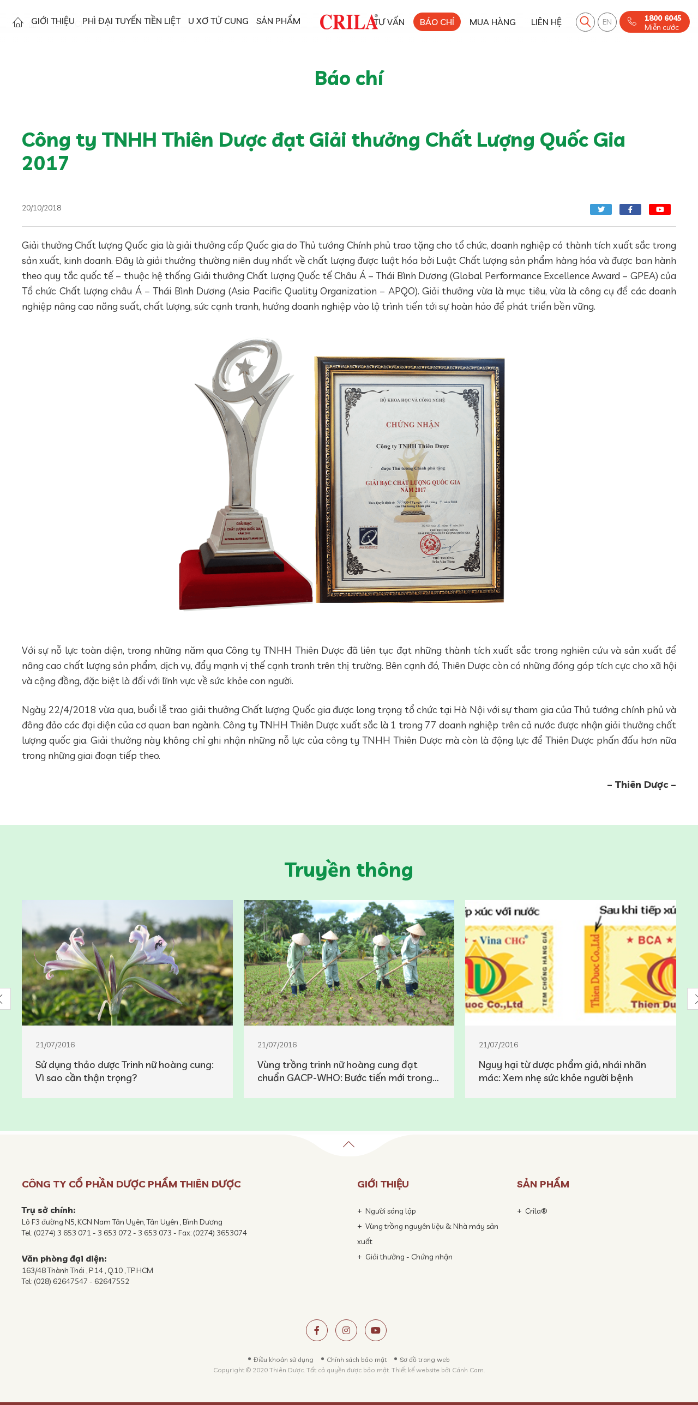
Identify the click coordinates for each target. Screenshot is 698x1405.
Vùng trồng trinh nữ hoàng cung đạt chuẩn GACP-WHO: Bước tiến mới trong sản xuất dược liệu (344, 1071)
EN (607, 22)
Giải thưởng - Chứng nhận (409, 1257)
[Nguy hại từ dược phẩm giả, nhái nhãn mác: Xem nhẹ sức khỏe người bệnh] (570, 963)
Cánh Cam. (468, 1370)
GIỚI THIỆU (53, 20)
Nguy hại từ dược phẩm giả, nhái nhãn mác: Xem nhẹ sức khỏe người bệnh (562, 1071)
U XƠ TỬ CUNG (218, 20)
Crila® (536, 1211)
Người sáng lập (390, 1211)
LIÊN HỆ (546, 21)
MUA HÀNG (493, 21)
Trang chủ (17, 22)
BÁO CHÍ (437, 21)
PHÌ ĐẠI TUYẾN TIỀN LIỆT (131, 20)
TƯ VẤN (389, 21)
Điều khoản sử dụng (284, 1359)
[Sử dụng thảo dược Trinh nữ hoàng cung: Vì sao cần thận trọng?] (127, 963)
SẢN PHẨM (278, 20)
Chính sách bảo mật (357, 1359)
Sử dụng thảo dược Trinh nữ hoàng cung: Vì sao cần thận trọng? (124, 1071)
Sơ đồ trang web (425, 1359)
